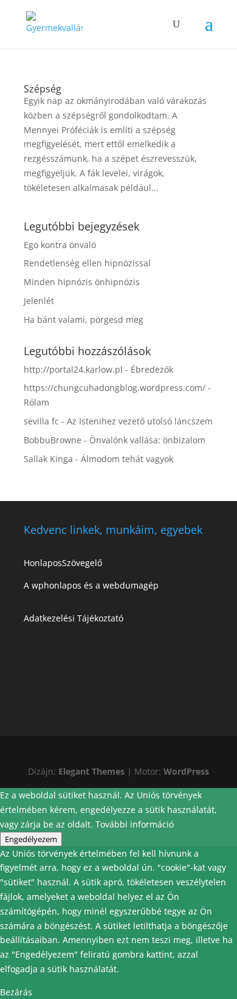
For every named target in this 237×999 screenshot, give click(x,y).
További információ (134, 824)
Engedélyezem (31, 839)
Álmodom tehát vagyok (127, 459)
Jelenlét (39, 300)
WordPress (186, 771)
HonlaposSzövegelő (63, 563)
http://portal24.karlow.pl (73, 369)
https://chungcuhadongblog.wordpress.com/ (114, 387)
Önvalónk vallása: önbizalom (147, 440)
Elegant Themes (91, 771)
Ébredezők (152, 369)
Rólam (36, 402)
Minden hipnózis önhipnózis (82, 282)
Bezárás (16, 992)
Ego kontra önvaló (60, 245)
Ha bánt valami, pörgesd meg (83, 319)
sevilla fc (41, 421)
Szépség (42, 88)
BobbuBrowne (52, 440)
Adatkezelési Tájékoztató (73, 618)
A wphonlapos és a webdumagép (91, 585)
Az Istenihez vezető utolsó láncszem (140, 421)
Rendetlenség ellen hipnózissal (87, 263)
